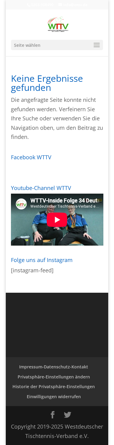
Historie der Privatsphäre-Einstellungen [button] (53, 386)
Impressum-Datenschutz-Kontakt (53, 367)
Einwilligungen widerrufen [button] (54, 396)
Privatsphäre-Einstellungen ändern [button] (54, 377)
